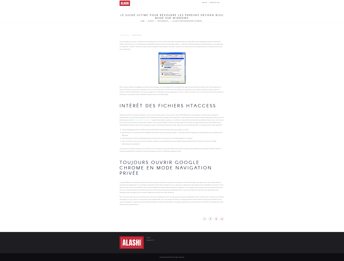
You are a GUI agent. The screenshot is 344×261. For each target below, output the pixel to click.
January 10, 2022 (137, 35)
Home (142, 21)
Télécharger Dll (163, 21)
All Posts (151, 21)
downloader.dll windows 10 (142, 120)
